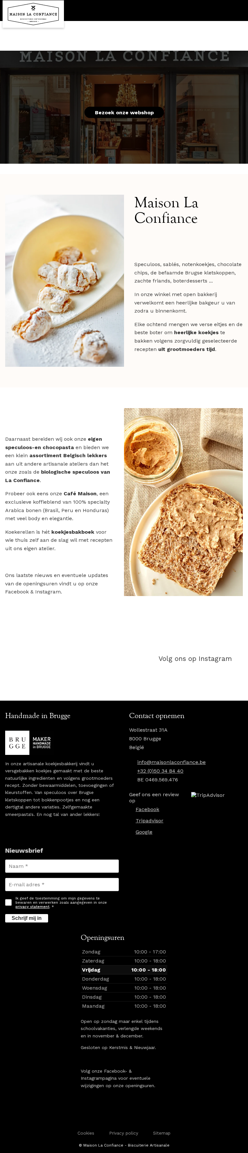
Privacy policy (123, 1133)
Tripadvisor (149, 821)
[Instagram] (189, 659)
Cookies (86, 1133)
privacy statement (32, 907)
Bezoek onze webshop (124, 112)
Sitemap (161, 1133)
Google (144, 832)
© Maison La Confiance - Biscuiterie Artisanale (124, 1145)
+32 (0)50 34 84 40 (160, 771)
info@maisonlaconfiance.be (171, 762)
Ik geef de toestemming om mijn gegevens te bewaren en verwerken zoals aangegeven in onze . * (61, 902)
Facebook (147, 809)
